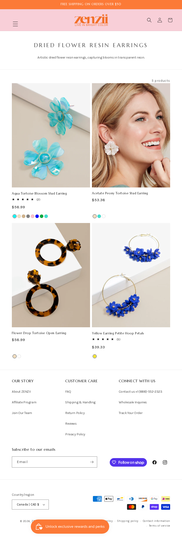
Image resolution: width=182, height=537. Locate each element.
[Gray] (28, 216)
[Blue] (37, 216)
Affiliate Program (24, 402)
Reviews (71, 424)
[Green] (41, 216)
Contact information (156, 521)
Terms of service (159, 525)
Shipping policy (127, 521)
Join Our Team (22, 413)
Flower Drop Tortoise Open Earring (39, 333)
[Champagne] (19, 216)
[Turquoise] (46, 216)
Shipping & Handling (80, 402)
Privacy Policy (75, 434)
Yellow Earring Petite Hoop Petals (118, 333)
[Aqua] (14, 216)
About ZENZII (21, 392)
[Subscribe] (91, 462)
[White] (103, 216)
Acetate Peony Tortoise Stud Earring (120, 193)
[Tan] (23, 216)
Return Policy (75, 413)
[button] (15, 24)
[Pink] (32, 216)
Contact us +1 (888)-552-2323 (140, 392)
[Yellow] (94, 356)
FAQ (68, 392)
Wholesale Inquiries (133, 402)
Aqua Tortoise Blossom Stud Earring (39, 194)
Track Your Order (131, 413)
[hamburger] (15, 24)
